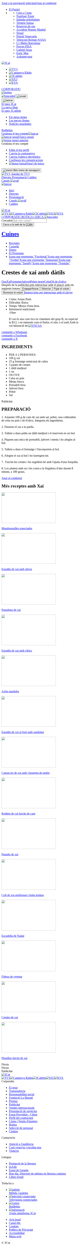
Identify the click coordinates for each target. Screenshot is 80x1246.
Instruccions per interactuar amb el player (48, 292)
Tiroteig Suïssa (25, 22)
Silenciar (46, 288)
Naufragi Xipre (25, 16)
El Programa (16, 253)
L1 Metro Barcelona (28, 43)
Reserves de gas (25, 26)
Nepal (19, 33)
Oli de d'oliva (58, 281)
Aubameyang (24, 56)
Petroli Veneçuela (26, 36)
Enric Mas (22, 53)
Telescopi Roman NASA (31, 39)
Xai (8, 281)
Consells (14, 246)
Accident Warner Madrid (31, 29)
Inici (11, 190)
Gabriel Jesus (24, 49)
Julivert (26, 281)
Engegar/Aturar (30, 288)
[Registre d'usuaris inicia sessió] (21, 96)
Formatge (16, 281)
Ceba (47, 281)
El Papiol (14, 9)
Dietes (12, 249)
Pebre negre (37, 281)
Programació (20, 177)
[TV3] (15, 174)
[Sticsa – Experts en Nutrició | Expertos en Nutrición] (35, 325)
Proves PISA (24, 46)
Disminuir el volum (13, 292)
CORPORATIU (11, 89)
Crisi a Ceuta (24, 12)
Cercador (6, 220)
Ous (3, 281)
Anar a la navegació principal (18, 3)
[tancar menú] (6, 184)
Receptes (14, 243)
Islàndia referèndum (28, 19)
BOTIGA (27, 217)
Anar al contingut (46, 3)
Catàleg (32, 177)
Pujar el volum (61, 288)
